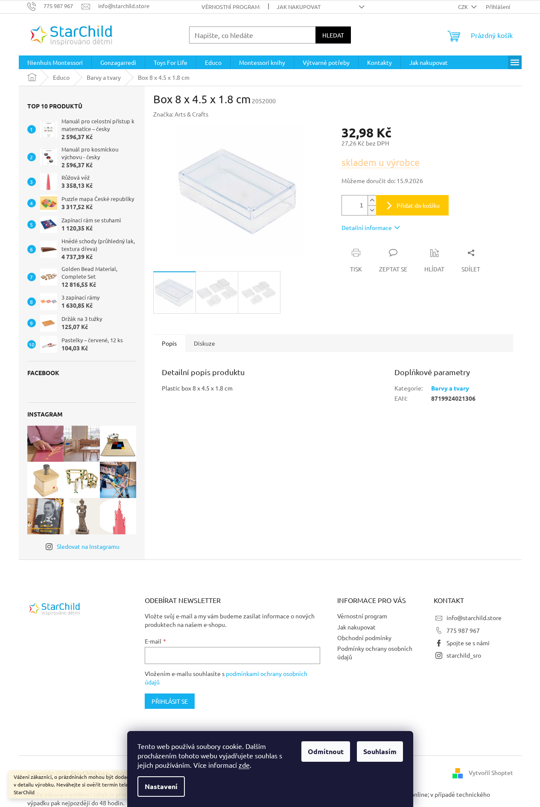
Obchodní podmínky (364, 637)
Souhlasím (380, 751)
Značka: (180, 114)
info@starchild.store (474, 617)
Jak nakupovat (299, 6)
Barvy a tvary (450, 388)
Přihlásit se (170, 701)
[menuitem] (55, 62)
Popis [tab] (169, 343)
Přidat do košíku (418, 205)
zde (244, 764)
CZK (463, 6)
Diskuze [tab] (204, 343)
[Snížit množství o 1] (372, 210)
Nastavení (161, 786)
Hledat (333, 35)
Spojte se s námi (468, 643)
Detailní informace (367, 227)
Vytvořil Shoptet (491, 772)
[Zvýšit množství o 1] (372, 200)
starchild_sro (464, 655)
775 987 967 (463, 630)
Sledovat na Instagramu (88, 546)
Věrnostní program (230, 6)
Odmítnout (326, 751)
